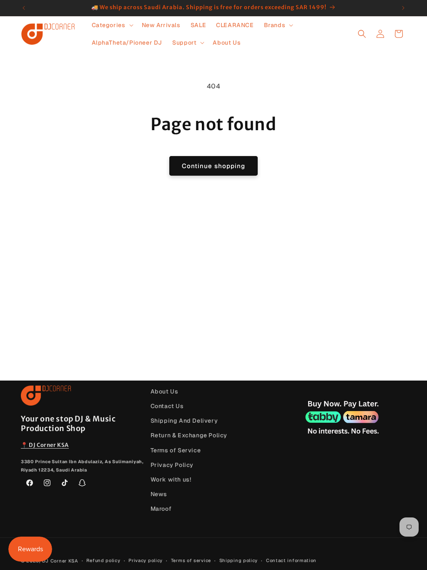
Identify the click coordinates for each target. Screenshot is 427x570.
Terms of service (191, 560)
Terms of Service (176, 450)
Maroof (161, 508)
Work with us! (171, 479)
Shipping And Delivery (184, 420)
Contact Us (167, 406)
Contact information (291, 560)
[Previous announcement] (24, 8)
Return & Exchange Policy (189, 435)
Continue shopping (213, 166)
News (159, 494)
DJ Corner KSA (60, 561)
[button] (112, 25)
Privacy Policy (172, 465)
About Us (164, 391)
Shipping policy (238, 560)
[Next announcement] (403, 8)
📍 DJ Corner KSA (45, 445)
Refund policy (103, 560)
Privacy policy (145, 560)
